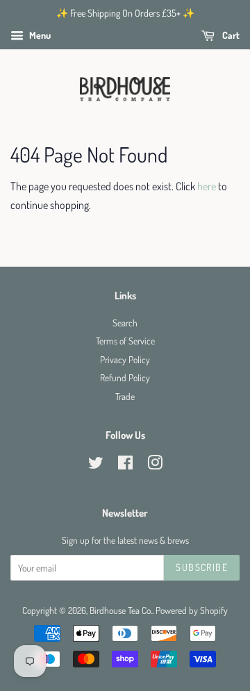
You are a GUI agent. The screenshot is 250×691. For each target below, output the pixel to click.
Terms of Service (125, 341)
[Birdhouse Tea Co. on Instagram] (154, 465)
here (206, 186)
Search (125, 322)
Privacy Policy (125, 359)
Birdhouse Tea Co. (121, 610)
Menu (39, 35)
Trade (125, 396)
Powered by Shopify (192, 610)
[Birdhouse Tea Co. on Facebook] (125, 465)
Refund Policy (125, 377)
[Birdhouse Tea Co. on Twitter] (95, 465)
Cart (230, 35)
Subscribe (202, 567)
